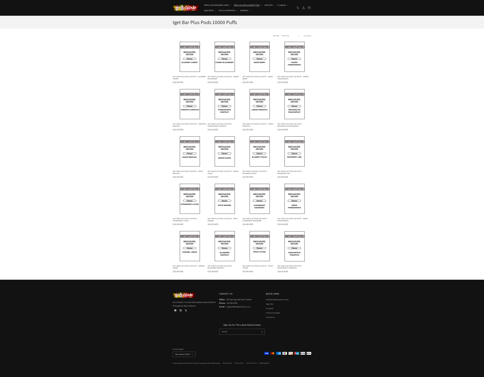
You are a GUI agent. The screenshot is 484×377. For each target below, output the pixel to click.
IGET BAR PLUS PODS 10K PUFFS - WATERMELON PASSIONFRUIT (289, 125)
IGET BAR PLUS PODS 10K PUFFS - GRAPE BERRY (258, 78)
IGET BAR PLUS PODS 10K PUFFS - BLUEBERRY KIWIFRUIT (220, 267)
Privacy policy (239, 363)
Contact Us (270, 317)
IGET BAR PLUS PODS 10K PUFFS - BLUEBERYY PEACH (255, 172)
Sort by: (276, 35)
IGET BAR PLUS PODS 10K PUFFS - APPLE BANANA (223, 220)
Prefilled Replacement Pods (277, 299)
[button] (217, 5)
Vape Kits (269, 304)
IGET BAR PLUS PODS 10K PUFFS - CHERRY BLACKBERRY (223, 78)
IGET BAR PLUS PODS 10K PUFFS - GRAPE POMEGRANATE (292, 220)
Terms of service (251, 363)
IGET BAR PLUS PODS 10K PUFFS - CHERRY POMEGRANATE (293, 78)
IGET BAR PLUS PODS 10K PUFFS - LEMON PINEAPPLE (258, 125)
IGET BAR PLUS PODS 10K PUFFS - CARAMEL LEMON (189, 267)
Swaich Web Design (214, 363)
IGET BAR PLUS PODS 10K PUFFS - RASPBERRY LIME (289, 172)
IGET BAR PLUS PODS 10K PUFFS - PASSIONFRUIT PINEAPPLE (289, 267)
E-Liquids (269, 308)
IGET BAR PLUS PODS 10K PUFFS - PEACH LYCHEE (258, 267)
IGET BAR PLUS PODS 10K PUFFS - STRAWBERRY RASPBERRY (255, 220)
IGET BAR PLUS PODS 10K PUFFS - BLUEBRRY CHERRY (189, 78)
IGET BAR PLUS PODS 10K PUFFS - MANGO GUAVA (223, 172)
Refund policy (227, 363)
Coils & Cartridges (273, 313)
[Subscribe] (262, 332)
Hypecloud (181, 363)
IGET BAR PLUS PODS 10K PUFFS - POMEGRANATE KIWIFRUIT (220, 125)
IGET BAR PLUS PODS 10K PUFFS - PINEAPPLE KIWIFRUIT (189, 125)
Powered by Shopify (191, 363)
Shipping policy (264, 363)
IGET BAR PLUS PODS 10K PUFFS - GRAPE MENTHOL (188, 172)
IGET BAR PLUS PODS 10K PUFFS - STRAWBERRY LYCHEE (185, 220)
